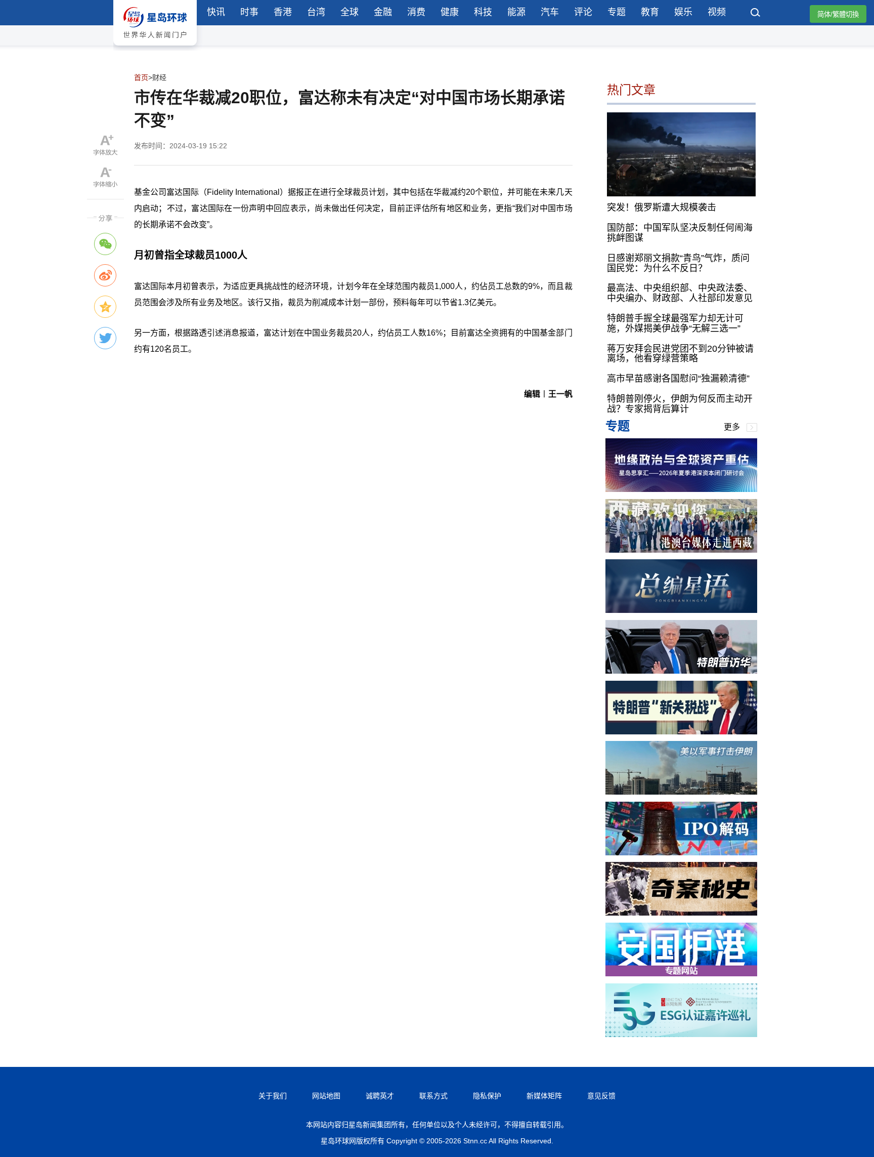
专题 (616, 12)
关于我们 (272, 1096)
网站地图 (326, 1096)
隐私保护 (487, 1096)
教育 (650, 12)
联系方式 (433, 1096)
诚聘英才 (380, 1096)
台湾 (316, 12)
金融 (383, 12)
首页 (141, 77)
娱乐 (683, 12)
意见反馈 (601, 1096)
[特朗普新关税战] (681, 731)
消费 (416, 12)
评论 (583, 12)
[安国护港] (681, 973)
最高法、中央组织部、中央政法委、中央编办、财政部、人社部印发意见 (680, 293)
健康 (450, 12)
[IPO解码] (681, 852)
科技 (483, 12)
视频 (717, 12)
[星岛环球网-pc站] (155, 48)
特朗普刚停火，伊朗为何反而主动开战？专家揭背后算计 (680, 404)
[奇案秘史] (681, 912)
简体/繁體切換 (838, 14)
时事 (249, 12)
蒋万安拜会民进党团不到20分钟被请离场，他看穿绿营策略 (680, 354)
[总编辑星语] (681, 610)
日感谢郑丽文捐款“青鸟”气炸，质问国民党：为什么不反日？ (678, 263)
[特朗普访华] (681, 671)
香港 (283, 12)
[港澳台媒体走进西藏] (681, 550)
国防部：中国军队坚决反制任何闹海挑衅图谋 (680, 233)
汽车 (550, 12)
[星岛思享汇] (681, 489)
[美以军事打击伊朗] (681, 792)
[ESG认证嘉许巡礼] (681, 1034)
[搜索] (756, 14)
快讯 (216, 12)
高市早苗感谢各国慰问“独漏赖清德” (678, 379)
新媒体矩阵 (544, 1096)
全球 (349, 12)
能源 (516, 12)
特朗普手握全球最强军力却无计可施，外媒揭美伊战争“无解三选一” (675, 323)
